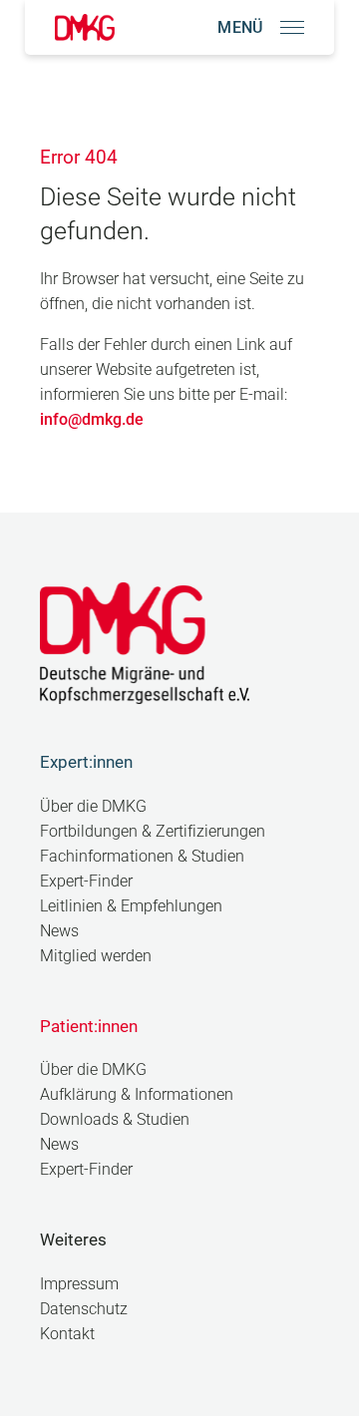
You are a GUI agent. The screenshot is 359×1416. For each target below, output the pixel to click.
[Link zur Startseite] (85, 27)
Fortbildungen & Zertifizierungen (152, 831)
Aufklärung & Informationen (136, 1094)
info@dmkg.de (92, 419)
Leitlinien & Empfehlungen (131, 905)
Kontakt (67, 1333)
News (59, 930)
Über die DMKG (93, 806)
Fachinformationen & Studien (142, 856)
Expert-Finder (86, 881)
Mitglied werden (96, 955)
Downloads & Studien (114, 1119)
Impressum (79, 1283)
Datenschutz (84, 1308)
